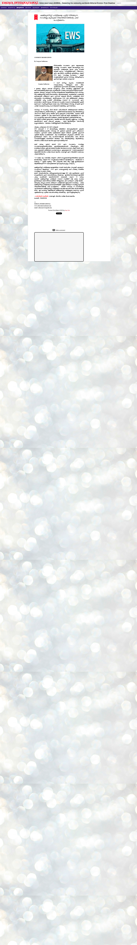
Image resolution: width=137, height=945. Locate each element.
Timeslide (54, 8)
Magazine (20, 8)
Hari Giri (67, 210)
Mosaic (28, 8)
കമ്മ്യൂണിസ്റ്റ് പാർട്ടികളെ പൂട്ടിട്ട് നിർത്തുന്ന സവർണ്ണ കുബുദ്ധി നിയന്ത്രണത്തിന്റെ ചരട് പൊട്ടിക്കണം (59, 17)
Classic (4, 8)
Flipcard (11, 8)
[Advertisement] (94, 44)
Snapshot (44, 8)
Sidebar (36, 8)
